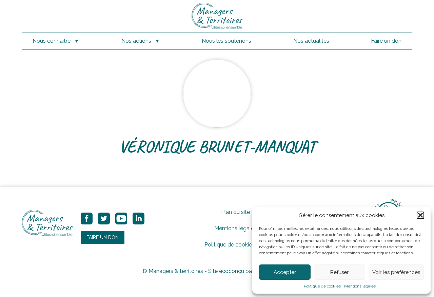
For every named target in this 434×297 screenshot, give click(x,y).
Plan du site (235, 212)
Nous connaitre (52, 41)
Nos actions (136, 41)
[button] (420, 215)
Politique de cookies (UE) (235, 244)
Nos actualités (311, 41)
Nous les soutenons (226, 41)
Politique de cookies (322, 286)
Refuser (339, 272)
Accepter (285, 272)
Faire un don (386, 41)
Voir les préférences (396, 272)
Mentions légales (360, 286)
